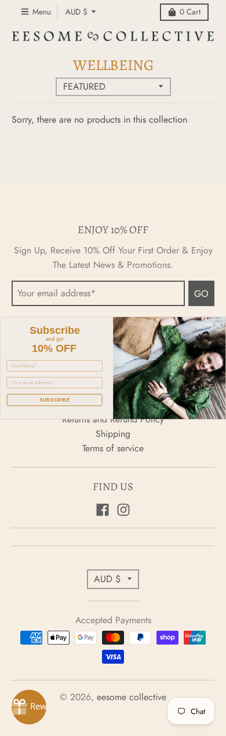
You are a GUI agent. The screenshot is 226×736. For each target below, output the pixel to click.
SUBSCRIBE (54, 400)
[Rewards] (29, 707)
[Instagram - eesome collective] (123, 510)
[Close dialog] (218, 324)
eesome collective (131, 697)
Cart (190, 11)
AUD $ (76, 11)
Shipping (113, 433)
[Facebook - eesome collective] (103, 510)
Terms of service (113, 448)
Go (201, 293)
